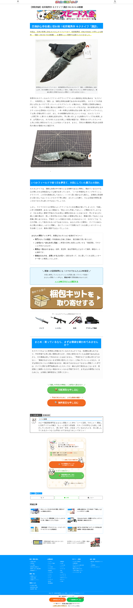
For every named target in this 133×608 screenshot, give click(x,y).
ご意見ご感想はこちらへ (78, 570)
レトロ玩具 (50, 566)
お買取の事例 (33, 578)
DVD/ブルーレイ (63, 577)
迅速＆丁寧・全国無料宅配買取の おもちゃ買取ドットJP (59, 593)
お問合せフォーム (76, 566)
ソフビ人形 (62, 565)
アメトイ (62, 566)
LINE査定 (32, 563)
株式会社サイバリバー (80, 593)
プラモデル (50, 572)
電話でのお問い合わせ (77, 568)
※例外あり (75, 452)
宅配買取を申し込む (67, 389)
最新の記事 (47, 415)
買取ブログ (39, 493)
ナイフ (33, 493)
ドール (49, 577)
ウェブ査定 (32, 565)
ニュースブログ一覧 (77, 572)
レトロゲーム (63, 574)
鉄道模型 (50, 570)
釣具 (61, 570)
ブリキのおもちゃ (52, 568)
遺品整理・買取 (33, 589)
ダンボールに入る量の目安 (78, 565)
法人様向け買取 (33, 585)
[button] (91, 497)
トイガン (50, 561)
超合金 (49, 581)
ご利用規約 (93, 565)
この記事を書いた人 (36, 415)
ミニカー (50, 574)
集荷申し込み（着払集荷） (35, 568)
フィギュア (50, 579)
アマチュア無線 (51, 563)
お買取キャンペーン (34, 579)
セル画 (61, 563)
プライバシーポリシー (95, 566)
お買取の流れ (33, 561)
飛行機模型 (50, 583)
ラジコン (50, 575)
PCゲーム (62, 579)
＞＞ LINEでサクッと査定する (66, 281)
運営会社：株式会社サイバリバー (97, 562)
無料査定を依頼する (34, 566)
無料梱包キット (33, 570)
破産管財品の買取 (34, 587)
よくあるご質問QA (77, 561)
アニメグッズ (63, 575)
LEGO (61, 572)
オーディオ (62, 568)
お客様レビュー (33, 576)
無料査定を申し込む (67, 402)
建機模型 (62, 561)
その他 (61, 581)
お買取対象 (75, 563)
